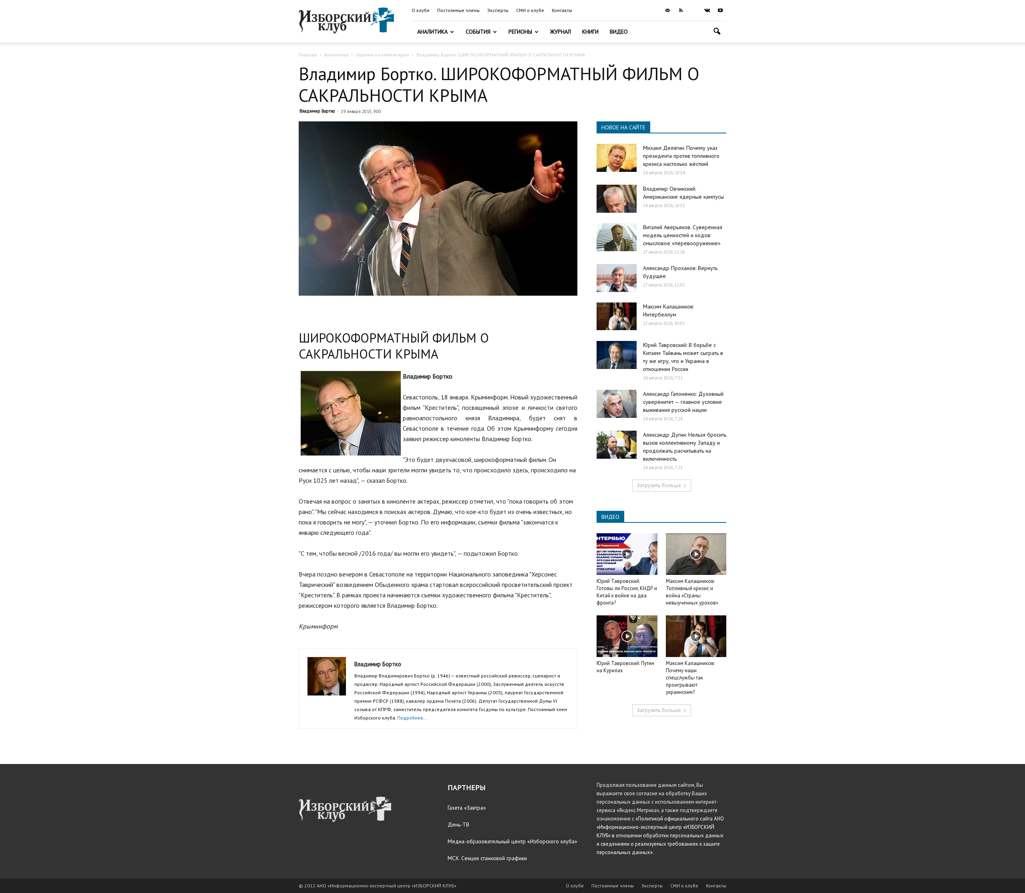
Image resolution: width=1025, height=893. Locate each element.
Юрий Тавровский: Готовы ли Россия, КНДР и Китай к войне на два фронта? (627, 592)
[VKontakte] (707, 10)
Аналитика (432, 31)
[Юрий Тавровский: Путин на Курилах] (627, 636)
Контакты (562, 10)
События (478, 31)
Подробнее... (412, 718)
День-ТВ (458, 824)
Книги (590, 31)
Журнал (560, 31)
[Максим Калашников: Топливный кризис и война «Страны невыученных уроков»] (696, 554)
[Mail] (667, 10)
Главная (308, 55)
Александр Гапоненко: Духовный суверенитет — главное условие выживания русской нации (683, 401)
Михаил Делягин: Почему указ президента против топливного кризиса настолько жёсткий (681, 155)
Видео (619, 31)
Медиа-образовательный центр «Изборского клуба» (512, 841)
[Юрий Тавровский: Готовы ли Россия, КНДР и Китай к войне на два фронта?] (627, 554)
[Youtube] (720, 10)
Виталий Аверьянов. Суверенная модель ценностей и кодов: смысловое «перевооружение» (682, 235)
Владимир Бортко (317, 111)
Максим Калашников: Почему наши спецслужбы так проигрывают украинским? (690, 677)
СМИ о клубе (530, 10)
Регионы (520, 31)
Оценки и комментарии (382, 55)
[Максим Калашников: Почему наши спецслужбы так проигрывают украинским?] (696, 636)
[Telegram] (694, 10)
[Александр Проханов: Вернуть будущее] (617, 278)
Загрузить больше (659, 485)
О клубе (421, 10)
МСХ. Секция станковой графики (487, 858)
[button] (716, 32)
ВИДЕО (610, 516)
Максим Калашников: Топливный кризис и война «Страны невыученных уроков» (692, 592)
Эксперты (497, 10)
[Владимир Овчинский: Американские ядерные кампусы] (617, 199)
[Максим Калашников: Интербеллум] (617, 316)
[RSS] (681, 10)
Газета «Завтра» (467, 807)
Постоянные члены (458, 10)
